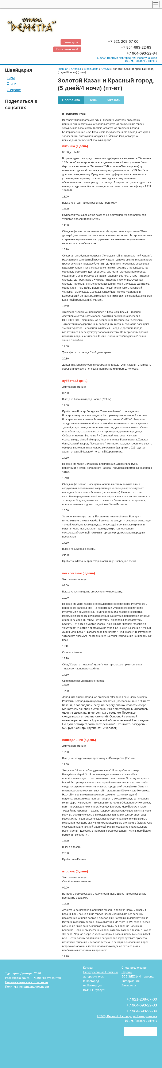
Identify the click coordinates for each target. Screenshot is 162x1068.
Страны (76, 68)
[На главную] (81, 24)
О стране (14, 90)
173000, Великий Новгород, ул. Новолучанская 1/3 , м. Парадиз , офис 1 (127, 59)
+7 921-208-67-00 (123, 41)
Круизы (88, 967)
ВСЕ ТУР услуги (94, 989)
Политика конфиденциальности (27, 986)
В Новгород (91, 981)
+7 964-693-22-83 (136, 47)
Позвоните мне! (67, 49)
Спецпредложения (134, 967)
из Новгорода (92, 985)
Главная (63, 68)
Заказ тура (70, 42)
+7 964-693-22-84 (142, 53)
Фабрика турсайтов (47, 977)
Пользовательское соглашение (26, 982)
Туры (11, 78)
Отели (11, 83)
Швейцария (91, 68)
